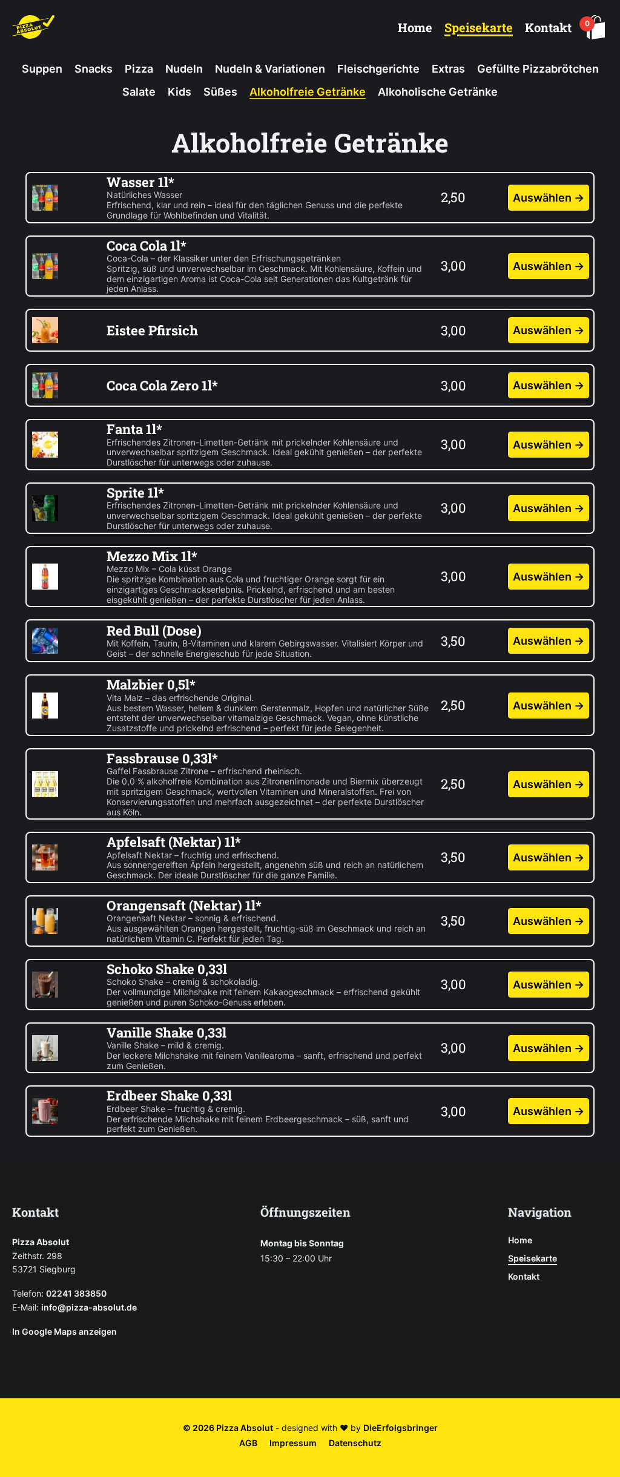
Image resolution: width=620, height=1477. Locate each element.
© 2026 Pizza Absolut (228, 1428)
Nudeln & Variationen (270, 68)
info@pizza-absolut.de (89, 1307)
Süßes (220, 91)
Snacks (93, 68)
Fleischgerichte (378, 68)
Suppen (42, 68)
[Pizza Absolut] (33, 27)
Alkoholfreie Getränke (307, 91)
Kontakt (548, 27)
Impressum (293, 1443)
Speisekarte (478, 27)
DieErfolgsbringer (400, 1428)
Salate (139, 91)
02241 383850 (76, 1293)
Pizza (139, 68)
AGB (248, 1443)
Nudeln (184, 68)
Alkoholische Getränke (438, 91)
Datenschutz (355, 1443)
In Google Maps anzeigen (64, 1331)
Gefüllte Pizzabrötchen (538, 68)
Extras (448, 68)
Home (415, 27)
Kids (179, 91)
